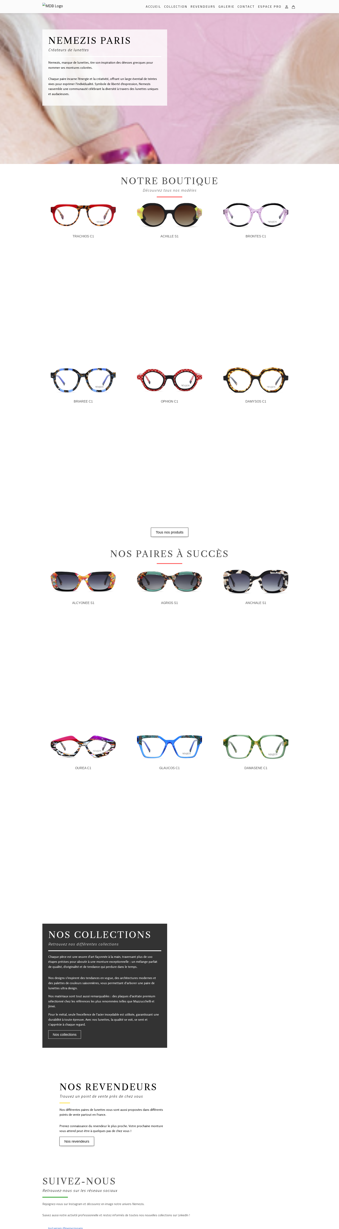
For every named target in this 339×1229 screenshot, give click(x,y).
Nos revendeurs (76, 1141)
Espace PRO (270, 6)
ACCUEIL (153, 6)
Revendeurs (202, 6)
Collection (175, 6)
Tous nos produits (169, 532)
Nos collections (65, 1035)
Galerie (226, 6)
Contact (246, 6)
